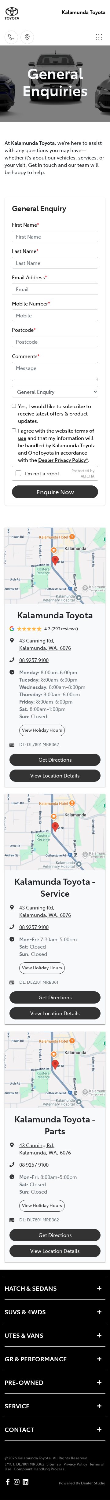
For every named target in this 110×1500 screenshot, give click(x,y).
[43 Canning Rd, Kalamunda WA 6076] (27, 37)
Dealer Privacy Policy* (63, 459)
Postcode (24, 329)
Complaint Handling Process (39, 1468)
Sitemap (53, 1464)
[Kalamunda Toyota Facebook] (9, 1482)
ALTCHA (87, 476)
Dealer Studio (93, 1482)
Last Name (25, 250)
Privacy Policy (75, 1464)
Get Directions (55, 759)
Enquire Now (55, 492)
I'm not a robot (42, 473)
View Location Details (55, 775)
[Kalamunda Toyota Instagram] (17, 1482)
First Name (25, 224)
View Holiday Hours (42, 730)
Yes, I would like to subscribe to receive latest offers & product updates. (54, 413)
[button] (99, 37)
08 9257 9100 (34, 660)
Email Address (29, 277)
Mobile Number (31, 303)
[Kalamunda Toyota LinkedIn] (26, 1482)
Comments (26, 356)
